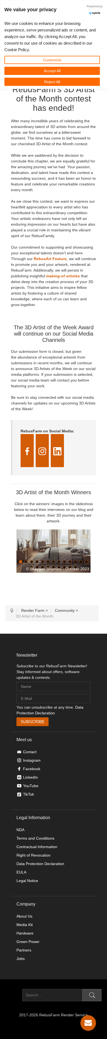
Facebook (31, 769)
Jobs (20, 958)
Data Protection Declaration (40, 864)
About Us (24, 916)
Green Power (28, 941)
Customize (52, 60)
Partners (23, 950)
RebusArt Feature (50, 259)
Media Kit (24, 924)
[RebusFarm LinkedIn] (57, 450)
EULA (21, 872)
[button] (53, 551)
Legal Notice (27, 880)
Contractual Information (36, 847)
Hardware (24, 933)
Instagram (32, 760)
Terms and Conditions (35, 838)
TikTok (28, 794)
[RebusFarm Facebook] (27, 450)
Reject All (52, 82)
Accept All (52, 71)
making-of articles (63, 276)
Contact (29, 752)
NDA (20, 830)
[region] (53, 551)
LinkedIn (30, 777)
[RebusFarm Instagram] (42, 450)
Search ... (13, 995)
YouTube (30, 786)
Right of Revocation (33, 855)
